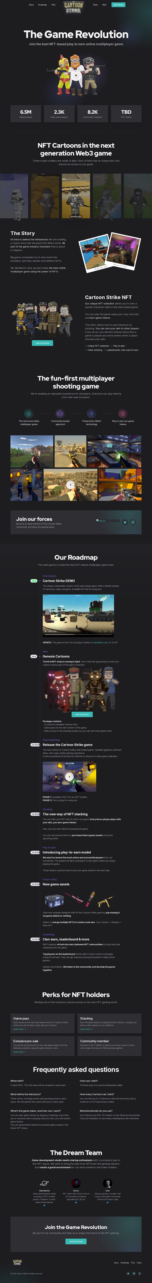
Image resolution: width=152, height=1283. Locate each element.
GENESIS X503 (14, 216)
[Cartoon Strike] (17, 1262)
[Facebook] (140, 1273)
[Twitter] (125, 522)
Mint (104, 5)
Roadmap (42, 5)
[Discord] (108, 520)
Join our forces (42, 343)
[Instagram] (133, 522)
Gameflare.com (100, 642)
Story (31, 5)
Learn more (18, 1029)
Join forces (118, 5)
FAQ (53, 5)
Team (95, 5)
